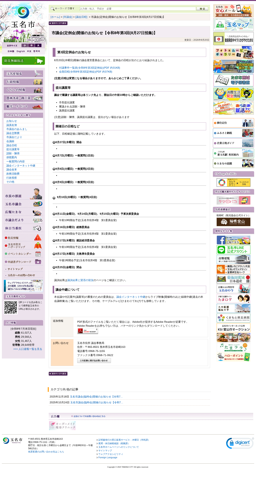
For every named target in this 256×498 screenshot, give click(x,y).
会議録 (10, 141)
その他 (10, 181)
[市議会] (67, 16)
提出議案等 (12, 149)
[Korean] (37, 51)
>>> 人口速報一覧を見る (27, 348)
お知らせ (11, 120)
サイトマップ (105, 450)
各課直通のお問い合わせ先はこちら (46, 451)
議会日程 (11, 145)
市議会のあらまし (16, 129)
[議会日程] (81, 16)
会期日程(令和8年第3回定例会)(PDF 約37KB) (85, 71)
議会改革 (11, 169)
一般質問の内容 (15, 161)
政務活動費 (12, 173)
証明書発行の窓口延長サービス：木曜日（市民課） (124, 440)
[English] (20, 51)
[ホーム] (55, 16)
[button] (240, 444)
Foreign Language (107, 457)
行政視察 (11, 177)
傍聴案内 (11, 157)
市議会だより (14, 137)
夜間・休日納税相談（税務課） (114, 443)
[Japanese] (10, 51)
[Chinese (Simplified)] (29, 51)
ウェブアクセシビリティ (110, 454)
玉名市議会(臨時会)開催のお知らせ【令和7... (97, 396)
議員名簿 (11, 125)
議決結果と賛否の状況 (80, 280)
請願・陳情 (12, 153)
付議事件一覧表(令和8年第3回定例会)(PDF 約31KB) (89, 67)
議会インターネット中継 (20, 165)
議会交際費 (12, 133)
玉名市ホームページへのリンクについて (118, 447)
